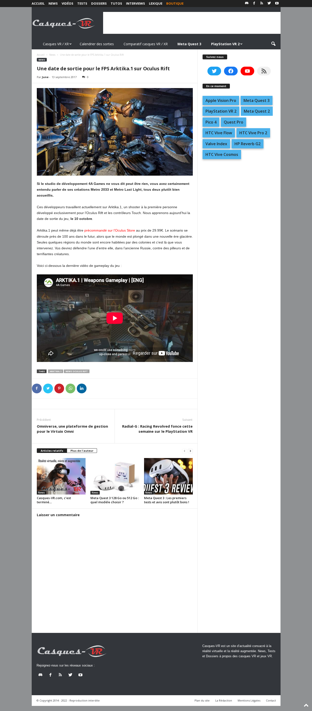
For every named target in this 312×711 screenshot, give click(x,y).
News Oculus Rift (77, 371)
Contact (271, 700)
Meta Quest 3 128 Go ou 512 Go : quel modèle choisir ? (114, 500)
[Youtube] (277, 3)
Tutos (116, 3)
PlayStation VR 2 (220, 111)
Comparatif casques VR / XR (146, 44)
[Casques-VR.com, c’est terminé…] (61, 476)
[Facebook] (254, 3)
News (53, 3)
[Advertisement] (192, 23)
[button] (273, 44)
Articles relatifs (52, 450)
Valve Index (216, 143)
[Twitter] (269, 3)
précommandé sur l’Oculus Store (109, 230)
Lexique (155, 3)
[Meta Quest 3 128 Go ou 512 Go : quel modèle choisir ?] (114, 476)
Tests (82, 3)
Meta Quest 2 (257, 111)
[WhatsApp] (70, 388)
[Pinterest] (59, 388)
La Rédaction (223, 700)
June (45, 77)
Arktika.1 (55, 371)
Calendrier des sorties (97, 44)
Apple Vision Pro (220, 100)
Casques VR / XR (56, 44)
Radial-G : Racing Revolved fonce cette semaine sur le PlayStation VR (157, 429)
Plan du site (202, 700)
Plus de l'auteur (81, 450)
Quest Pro (233, 122)
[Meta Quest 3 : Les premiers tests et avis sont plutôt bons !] (168, 476)
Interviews (135, 3)
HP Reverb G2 (247, 143)
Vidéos (67, 3)
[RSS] (262, 3)
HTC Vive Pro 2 (253, 132)
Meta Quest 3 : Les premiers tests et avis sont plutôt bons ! (166, 500)
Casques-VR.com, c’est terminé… (54, 500)
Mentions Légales (249, 700)
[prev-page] (184, 450)
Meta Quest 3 (257, 100)
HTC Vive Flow (218, 132)
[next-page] (190, 450)
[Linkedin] (82, 388)
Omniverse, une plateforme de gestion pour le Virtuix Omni (72, 429)
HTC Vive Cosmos (221, 154)
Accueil (38, 3)
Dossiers (99, 3)
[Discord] (247, 3)
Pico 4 (210, 122)
